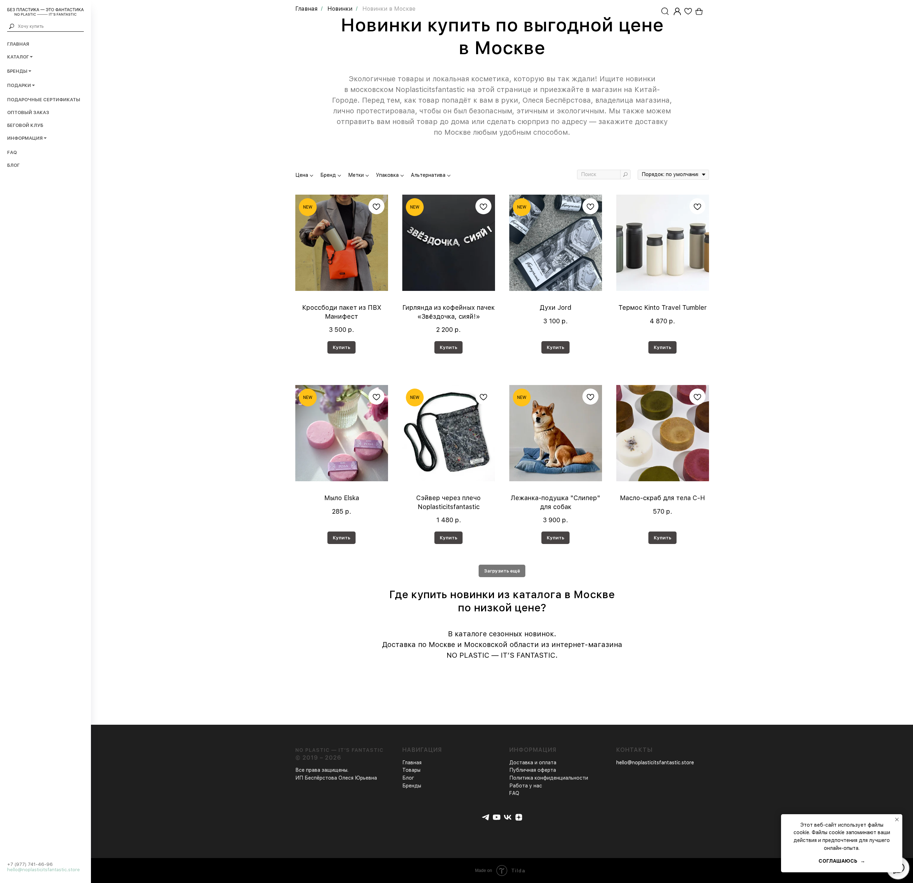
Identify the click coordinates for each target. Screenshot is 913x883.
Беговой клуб (25, 125)
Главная (18, 44)
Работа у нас (525, 786)
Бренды (411, 786)
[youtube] (496, 817)
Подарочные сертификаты (43, 99)
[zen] (518, 817)
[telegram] (485, 817)
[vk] (507, 817)
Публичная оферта (532, 770)
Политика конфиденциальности (548, 778)
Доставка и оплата (532, 762)
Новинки (339, 8)
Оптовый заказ (28, 112)
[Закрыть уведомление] (897, 819)
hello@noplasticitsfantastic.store (43, 869)
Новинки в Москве (388, 8)
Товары (411, 770)
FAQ (12, 152)
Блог (13, 165)
